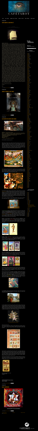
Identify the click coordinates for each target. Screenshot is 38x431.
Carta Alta (9, 322)
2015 (27, 197)
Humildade (28, 152)
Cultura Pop (28, 58)
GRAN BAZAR (33, 18)
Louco (27, 98)
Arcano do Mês (28, 128)
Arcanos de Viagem (29, 63)
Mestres (28, 60)
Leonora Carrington (29, 159)
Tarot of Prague (28, 121)
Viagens (28, 89)
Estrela (28, 146)
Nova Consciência (28, 99)
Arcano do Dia (28, 75)
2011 (27, 212)
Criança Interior (28, 141)
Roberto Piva (28, 176)
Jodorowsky (28, 157)
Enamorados (28, 145)
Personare (28, 78)
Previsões (28, 119)
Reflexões (28, 80)
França (28, 97)
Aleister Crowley (28, 67)
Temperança (28, 102)
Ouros (27, 117)
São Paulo (28, 101)
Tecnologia (28, 180)
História (28, 65)
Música (28, 66)
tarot (27, 187)
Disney (28, 143)
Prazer (27, 171)
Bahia (27, 130)
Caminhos (28, 134)
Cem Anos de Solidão (29, 136)
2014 (27, 198)
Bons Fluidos (28, 132)
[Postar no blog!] (11, 87)
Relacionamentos (28, 174)
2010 (27, 213)
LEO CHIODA (7, 18)
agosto (28, 203)
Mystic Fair (28, 165)
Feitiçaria (28, 112)
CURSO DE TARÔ (20, 18)
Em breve (28, 110)
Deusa (27, 84)
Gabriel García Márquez (29, 150)
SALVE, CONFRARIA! (5, 387)
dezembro (29, 200)
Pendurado (28, 169)
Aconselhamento (28, 104)
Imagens (28, 76)
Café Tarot (28, 133)
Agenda (28, 125)
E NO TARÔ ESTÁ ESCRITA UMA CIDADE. (9, 119)
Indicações (28, 154)
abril (28, 209)
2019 (27, 194)
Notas (27, 54)
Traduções (28, 71)
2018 (27, 195)
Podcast (28, 170)
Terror (27, 182)
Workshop (28, 123)
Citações (28, 56)
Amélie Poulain (28, 90)
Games (28, 86)
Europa (28, 147)
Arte (27, 53)
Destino (28, 95)
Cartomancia (28, 135)
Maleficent (28, 161)
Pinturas (28, 74)
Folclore (28, 148)
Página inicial (13, 412)
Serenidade (28, 178)
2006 (27, 216)
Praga (27, 88)
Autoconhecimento (29, 82)
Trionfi (27, 183)
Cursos (28, 108)
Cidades (28, 64)
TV (27, 69)
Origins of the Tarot (4, 191)
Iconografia (28, 73)
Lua (27, 160)
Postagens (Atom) (5, 413)
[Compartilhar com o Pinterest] (13, 87)
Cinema (28, 55)
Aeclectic (19, 210)
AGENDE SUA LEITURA (13, 18)
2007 (27, 215)
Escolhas (28, 111)
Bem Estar (28, 106)
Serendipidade (28, 100)
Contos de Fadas (28, 139)
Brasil (27, 93)
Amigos (28, 126)
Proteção (28, 172)
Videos (28, 185)
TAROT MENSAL (27, 18)
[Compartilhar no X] (12, 87)
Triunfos (28, 122)
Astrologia (28, 91)
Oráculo (28, 87)
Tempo (27, 181)
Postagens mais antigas (23, 412)
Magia (27, 77)
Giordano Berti (28, 113)
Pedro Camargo (28, 168)
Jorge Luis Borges (28, 158)
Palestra (28, 167)
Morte (27, 115)
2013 (27, 124)
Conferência (28, 137)
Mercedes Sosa (28, 163)
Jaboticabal (28, 156)
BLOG (3, 18)
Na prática (28, 62)
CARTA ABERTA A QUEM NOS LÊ (8, 22)
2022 (27, 192)
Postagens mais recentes (4, 412)
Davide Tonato (10, 213)
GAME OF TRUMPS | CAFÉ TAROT (8, 91)
